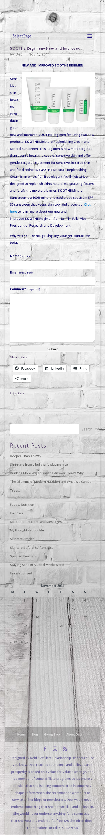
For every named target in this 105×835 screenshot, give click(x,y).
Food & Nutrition (22, 504)
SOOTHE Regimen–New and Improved (45, 48)
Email (21, 272)
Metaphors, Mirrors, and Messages (36, 521)
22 (25, 626)
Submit (52, 349)
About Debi (74, 734)
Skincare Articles (22, 539)
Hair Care (16, 513)
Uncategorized (21, 573)
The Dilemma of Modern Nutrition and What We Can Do (51, 481)
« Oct (14, 642)
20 (85, 617)
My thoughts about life (27, 530)
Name (21, 256)
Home (21, 734)
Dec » (24, 642)
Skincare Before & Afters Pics (31, 547)
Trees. (15, 490)
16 (37, 617)
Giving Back (52, 734)
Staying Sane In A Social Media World (37, 564)
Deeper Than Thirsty (25, 456)
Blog (35, 734)
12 (73, 609)
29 (25, 634)
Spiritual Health (21, 556)
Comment (25, 289)
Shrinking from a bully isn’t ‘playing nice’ (39, 464)
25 (61, 626)
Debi (19, 54)
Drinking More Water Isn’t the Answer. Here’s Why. (47, 473)
